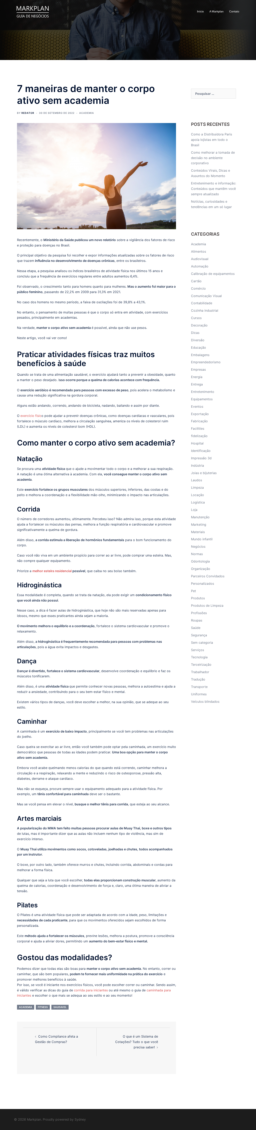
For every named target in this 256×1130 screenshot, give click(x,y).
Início (200, 11)
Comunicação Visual (206, 296)
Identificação (201, 451)
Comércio (198, 288)
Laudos (196, 480)
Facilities (197, 428)
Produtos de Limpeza (207, 606)
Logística (198, 502)
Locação (197, 495)
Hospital (197, 443)
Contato (234, 11)
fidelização (199, 436)
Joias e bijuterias (204, 473)
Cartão (196, 281)
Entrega (197, 384)
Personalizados (202, 584)
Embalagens (200, 355)
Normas (197, 554)
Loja (194, 510)
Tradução (198, 679)
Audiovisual (199, 259)
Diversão (197, 340)
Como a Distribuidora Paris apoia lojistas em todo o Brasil (211, 139)
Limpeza (197, 487)
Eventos (197, 406)
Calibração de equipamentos (213, 274)
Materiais (198, 532)
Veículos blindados (205, 702)
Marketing (198, 524)
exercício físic (30, 416)
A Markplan (216, 11)
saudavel (60, 1007)
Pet (193, 591)
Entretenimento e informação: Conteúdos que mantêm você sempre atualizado (213, 188)
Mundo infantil (202, 539)
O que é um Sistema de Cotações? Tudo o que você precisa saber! (136, 1041)
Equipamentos (202, 399)
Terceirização (201, 665)
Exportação (200, 414)
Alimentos (198, 251)
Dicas (195, 333)
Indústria (197, 465)
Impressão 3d (201, 458)
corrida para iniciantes (91, 990)
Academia (86, 112)
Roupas (196, 620)
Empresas (198, 369)
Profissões (199, 613)
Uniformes (199, 694)
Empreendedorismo (206, 362)
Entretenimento (202, 392)
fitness (43, 1007)
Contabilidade (201, 303)
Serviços (197, 650)
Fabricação (199, 421)
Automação (199, 266)
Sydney (80, 1119)
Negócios (198, 546)
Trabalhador (200, 672)
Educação (198, 347)
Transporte (199, 687)
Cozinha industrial (204, 310)
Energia (196, 377)
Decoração (199, 325)
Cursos (196, 318)
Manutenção (200, 517)
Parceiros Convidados (207, 576)
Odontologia (200, 561)
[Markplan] (32, 11)
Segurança (199, 635)
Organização (200, 569)
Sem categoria (202, 643)
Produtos (198, 598)
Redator (27, 112)
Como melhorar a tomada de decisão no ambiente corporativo (213, 157)
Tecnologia (199, 657)
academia (25, 1007)
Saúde (195, 628)
